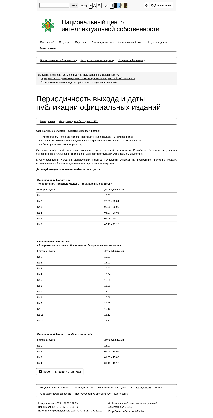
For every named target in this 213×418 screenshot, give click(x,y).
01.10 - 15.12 (111, 363)
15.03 (107, 268)
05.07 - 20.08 (111, 212)
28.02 (107, 195)
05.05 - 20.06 (111, 207)
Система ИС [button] (47, 42)
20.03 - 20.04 (111, 201)
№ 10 (40, 309)
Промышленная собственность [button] (58, 60)
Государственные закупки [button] (54, 387)
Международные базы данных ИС (99, 74)
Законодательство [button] (102, 42)
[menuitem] (47, 42)
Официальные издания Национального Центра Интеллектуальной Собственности (88, 78)
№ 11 (40, 314)
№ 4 (39, 212)
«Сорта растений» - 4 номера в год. (61, 144)
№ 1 (39, 195)
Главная (55, 74)
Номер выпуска (46, 189)
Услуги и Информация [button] (130, 60)
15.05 (107, 280)
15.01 (107, 256)
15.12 (107, 320)
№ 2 (39, 201)
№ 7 (39, 291)
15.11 (107, 314)
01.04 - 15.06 (111, 351)
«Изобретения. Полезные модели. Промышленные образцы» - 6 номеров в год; (87, 136)
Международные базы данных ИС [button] (78, 121)
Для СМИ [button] (126, 387)
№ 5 (39, 218)
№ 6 (39, 224)
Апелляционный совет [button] (130, 42)
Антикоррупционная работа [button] (55, 393)
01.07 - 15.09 (111, 357)
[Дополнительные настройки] (147, 5)
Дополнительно (163, 5)
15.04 (107, 274)
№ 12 (40, 320)
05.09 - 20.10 (111, 218)
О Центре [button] (64, 42)
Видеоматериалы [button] (108, 387)
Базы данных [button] (47, 48)
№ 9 (39, 303)
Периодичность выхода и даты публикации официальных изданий (79, 82)
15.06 (107, 285)
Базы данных (70, 74)
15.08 (107, 297)
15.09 (107, 303)
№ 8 (39, 297)
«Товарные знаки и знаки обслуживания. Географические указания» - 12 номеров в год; (91, 140)
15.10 (107, 309)
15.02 (107, 262)
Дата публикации (114, 189)
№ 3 (39, 207)
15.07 (107, 291)
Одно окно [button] (81, 42)
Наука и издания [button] (157, 42)
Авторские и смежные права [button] (96, 60)
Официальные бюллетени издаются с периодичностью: (68, 131)
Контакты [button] (160, 387)
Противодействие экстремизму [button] (93, 393)
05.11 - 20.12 (111, 224)
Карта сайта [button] (121, 393)
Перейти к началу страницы (61, 371)
